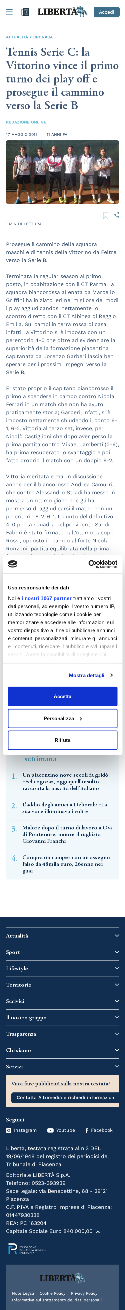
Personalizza (59, 718)
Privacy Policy (84, 1293)
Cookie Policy (52, 1293)
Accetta (63, 696)
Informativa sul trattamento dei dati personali (57, 1300)
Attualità (17, 37)
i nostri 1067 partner (46, 598)
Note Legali (23, 1293)
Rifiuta (62, 740)
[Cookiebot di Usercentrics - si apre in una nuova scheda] (89, 564)
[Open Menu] (9, 12)
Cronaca (43, 37)
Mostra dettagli (87, 675)
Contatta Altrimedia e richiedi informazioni (66, 1097)
